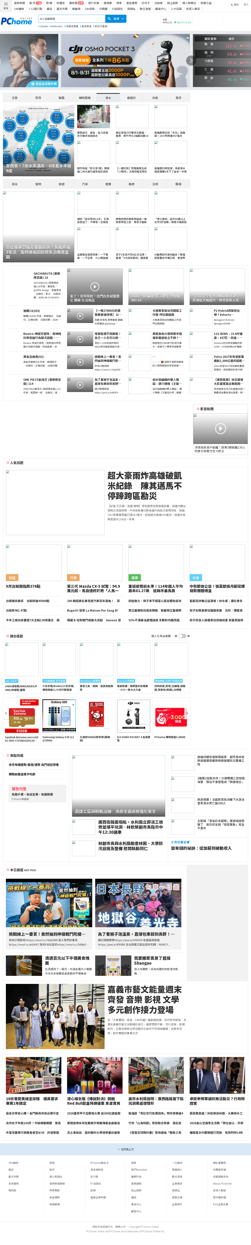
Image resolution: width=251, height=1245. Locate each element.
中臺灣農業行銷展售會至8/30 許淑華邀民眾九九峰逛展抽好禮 (32, 1132)
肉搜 (155, 97)
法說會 (158, 3)
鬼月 (178, 97)
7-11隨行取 (35, 9)
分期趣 (103, 9)
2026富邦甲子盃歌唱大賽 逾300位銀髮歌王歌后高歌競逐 (94, 1113)
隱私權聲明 (219, 1163)
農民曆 (73, 3)
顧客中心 (160, 9)
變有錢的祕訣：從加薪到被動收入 (201, 847)
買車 (119, 3)
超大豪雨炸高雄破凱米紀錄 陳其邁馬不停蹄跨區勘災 (144, 485)
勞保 (38, 97)
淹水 (108, 97)
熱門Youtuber (139, 1169)
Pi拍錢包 (117, 9)
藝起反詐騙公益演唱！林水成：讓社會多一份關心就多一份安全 (216, 601)
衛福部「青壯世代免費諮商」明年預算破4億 (155, 1113)
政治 (15, 184)
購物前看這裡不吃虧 (22, 774)
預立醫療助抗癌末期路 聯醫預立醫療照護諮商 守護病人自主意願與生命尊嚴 (154, 610)
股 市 (32, 3)
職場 (178, 184)
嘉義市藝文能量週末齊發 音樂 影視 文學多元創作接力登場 (144, 999)
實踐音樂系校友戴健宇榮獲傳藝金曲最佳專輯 (93, 1123)
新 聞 (49, 3)
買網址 (131, 9)
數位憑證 (145, 9)
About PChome (222, 1183)
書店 (49, 9)
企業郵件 (177, 1204)
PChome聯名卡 (99, 1163)
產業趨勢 (136, 1183)
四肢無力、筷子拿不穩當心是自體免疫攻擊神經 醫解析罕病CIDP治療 (154, 601)
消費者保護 (219, 1169)
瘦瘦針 (131, 97)
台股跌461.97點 (16, 610)
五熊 (15, 97)
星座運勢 (131, 3)
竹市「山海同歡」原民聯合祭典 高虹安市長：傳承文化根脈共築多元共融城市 (154, 1123)
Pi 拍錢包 (95, 1183)
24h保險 (90, 9)
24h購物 (19, 9)
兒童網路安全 (220, 1176)
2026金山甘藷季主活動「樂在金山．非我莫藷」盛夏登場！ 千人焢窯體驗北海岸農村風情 (216, 1123)
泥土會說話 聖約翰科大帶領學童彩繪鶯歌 (93, 1132)
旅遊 (61, 184)
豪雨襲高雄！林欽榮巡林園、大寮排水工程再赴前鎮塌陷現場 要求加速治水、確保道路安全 (216, 1113)
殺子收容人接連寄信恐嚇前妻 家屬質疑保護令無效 (216, 620)
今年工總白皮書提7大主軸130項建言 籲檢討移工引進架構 (33, 620)
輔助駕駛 (85, 97)
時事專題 (54, 1190)
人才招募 (176, 9)
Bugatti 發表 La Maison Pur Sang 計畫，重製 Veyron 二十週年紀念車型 (92, 610)
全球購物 (13, 1183)
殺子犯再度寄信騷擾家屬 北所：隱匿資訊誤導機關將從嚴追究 (216, 610)
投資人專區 (193, 9)
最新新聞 (19, 3)
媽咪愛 (12, 1190)
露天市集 (62, 9)
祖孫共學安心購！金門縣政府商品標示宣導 (32, 1113)
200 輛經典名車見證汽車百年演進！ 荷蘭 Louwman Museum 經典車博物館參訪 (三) (94, 601)
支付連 (94, 1176)
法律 (155, 184)
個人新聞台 (189, 3)
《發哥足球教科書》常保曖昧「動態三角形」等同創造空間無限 (154, 1132)
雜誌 (133, 1197)
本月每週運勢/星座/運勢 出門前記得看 (34, 765)
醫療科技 (136, 1176)
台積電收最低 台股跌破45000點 (27, 601)
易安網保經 (96, 1169)
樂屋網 (76, 9)
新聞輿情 (54, 1204)
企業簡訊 (177, 1183)
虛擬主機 (177, 1197)
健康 (108, 184)
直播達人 (177, 1169)
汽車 (85, 184)
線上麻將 (172, 3)
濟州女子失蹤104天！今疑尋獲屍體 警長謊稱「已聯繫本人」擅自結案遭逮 (33, 1123)
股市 (52, 1169)
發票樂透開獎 (57, 1183)
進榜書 (108, 3)
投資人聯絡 (219, 1190)
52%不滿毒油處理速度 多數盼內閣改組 (154, 620)
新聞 (52, 1163)
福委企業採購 (98, 1197)
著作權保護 (219, 1197)
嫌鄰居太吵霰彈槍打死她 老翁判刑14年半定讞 (216, 1132)
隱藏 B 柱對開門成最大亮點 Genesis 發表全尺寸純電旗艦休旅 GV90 (94, 620)
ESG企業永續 (220, 1204)
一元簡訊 (177, 1163)
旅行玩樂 (93, 3)
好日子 (146, 3)
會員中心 (136, 1204)
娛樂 (132, 184)
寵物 (38, 184)
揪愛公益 (206, 3)
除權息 (61, 3)
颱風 (61, 97)
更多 (5, 8)
